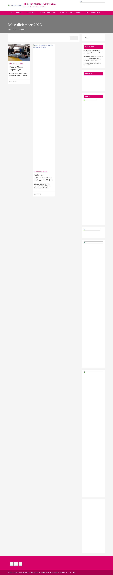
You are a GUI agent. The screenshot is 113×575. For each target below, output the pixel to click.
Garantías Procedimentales (91, 63)
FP (87, 13)
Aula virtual (95, 13)
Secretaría (31, 13)
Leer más (12, 81)
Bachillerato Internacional (70, 13)
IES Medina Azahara (39, 4)
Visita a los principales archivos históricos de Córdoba (43, 177)
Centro (19, 13)
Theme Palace (71, 572)
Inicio (11, 13)
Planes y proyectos (47, 13)
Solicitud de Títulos (89, 56)
